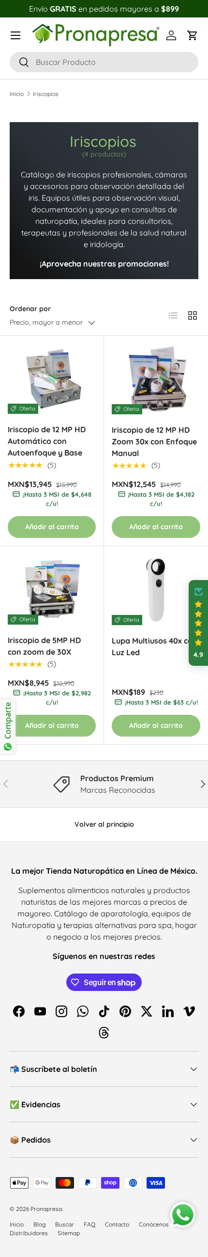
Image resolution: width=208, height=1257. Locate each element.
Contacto (117, 1224)
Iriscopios (46, 93)
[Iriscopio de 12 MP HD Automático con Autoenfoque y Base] (52, 379)
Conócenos (154, 1224)
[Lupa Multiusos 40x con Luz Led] (156, 589)
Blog (39, 1224)
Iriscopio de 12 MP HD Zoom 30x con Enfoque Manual (154, 441)
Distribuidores (29, 1233)
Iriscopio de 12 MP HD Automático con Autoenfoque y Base (47, 440)
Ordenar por (30, 308)
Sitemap (69, 1233)
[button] (192, 35)
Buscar (64, 1224)
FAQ (89, 1224)
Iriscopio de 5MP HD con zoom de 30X (44, 646)
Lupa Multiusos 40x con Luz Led (154, 646)
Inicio (17, 93)
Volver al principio (104, 824)
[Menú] (15, 35)
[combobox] (104, 62)
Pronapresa (46, 1208)
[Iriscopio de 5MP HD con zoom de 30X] (52, 589)
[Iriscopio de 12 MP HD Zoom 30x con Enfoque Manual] (156, 379)
